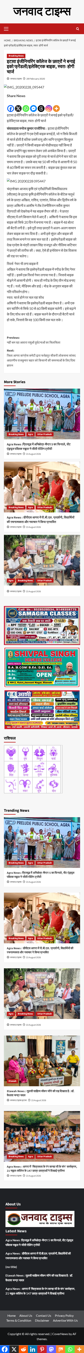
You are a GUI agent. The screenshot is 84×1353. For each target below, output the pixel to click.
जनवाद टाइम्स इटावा (18, 1100)
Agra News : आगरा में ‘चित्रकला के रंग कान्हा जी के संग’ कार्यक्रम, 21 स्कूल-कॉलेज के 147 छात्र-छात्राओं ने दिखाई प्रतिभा (42, 1169)
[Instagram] (48, 105)
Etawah (12, 1081)
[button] (8, 28)
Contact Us (43, 1315)
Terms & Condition (18, 1320)
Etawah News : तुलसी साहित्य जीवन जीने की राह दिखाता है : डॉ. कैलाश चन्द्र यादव (39, 1278)
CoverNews (60, 1334)
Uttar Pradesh (44, 434)
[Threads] (41, 105)
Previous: (33, 340)
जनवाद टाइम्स (42, 11)
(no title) (11, 1267)
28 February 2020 (35, 78)
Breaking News (16, 56)
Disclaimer (42, 1320)
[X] (18, 105)
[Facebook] (10, 105)
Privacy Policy (64, 1315)
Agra (30, 434)
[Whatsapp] (25, 105)
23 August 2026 (33, 454)
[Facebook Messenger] (33, 105)
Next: (41, 358)
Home (11, 1315)
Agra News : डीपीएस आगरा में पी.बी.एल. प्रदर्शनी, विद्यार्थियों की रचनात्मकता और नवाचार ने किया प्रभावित (40, 519)
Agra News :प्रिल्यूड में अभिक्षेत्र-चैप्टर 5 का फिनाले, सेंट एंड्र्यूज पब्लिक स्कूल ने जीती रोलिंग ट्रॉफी (39, 446)
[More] (56, 105)
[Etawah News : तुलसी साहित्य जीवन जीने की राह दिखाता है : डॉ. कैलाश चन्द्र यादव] (42, 1061)
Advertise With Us (65, 1320)
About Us (25, 1315)
